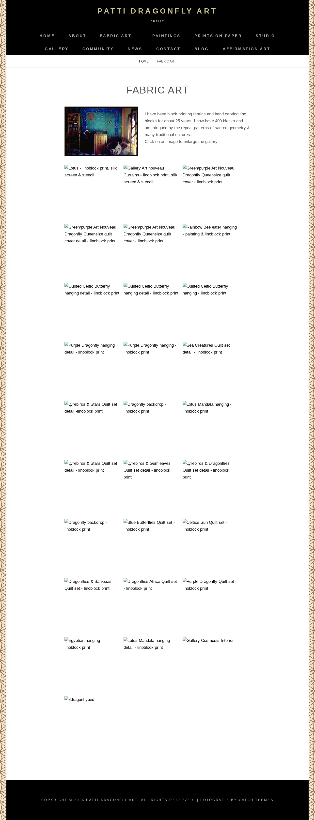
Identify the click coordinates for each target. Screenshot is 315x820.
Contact (168, 49)
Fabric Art (116, 36)
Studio (265, 36)
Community (98, 49)
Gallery (57, 49)
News (135, 49)
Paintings (166, 36)
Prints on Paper (218, 36)
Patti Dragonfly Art (157, 11)
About (77, 36)
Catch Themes (256, 800)
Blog (201, 49)
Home (47, 36)
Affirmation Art (246, 49)
